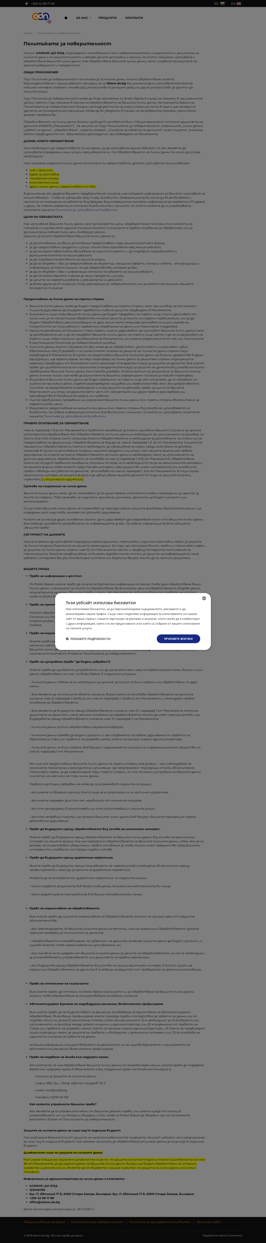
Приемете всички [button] (178, 639)
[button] (88, 639)
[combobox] (204, 598)
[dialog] (133, 621)
